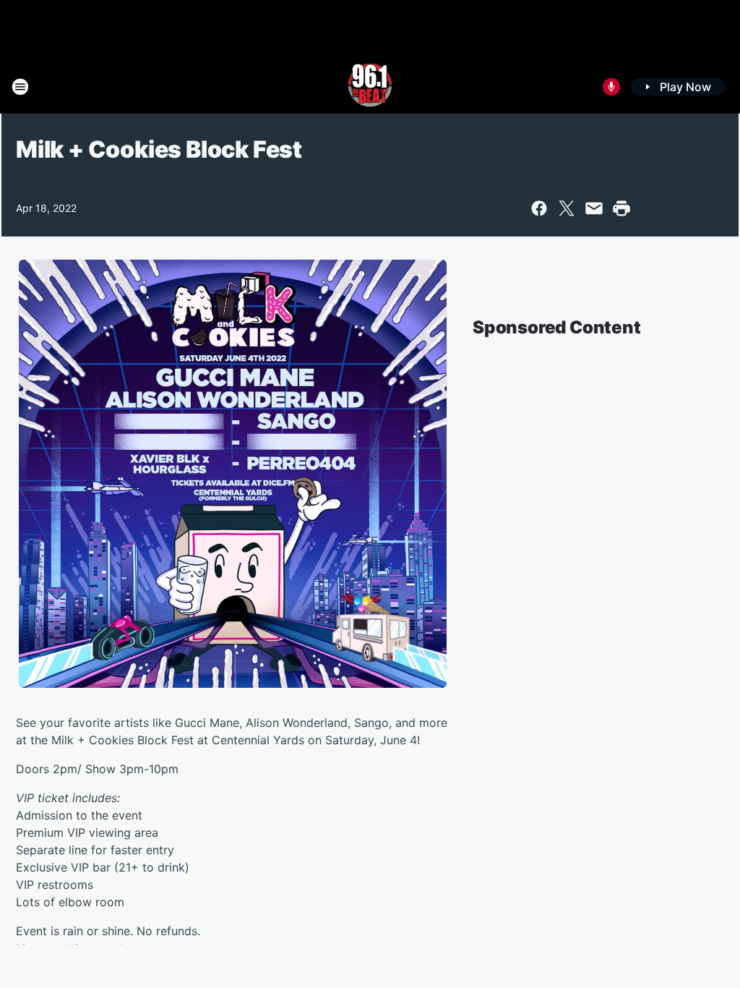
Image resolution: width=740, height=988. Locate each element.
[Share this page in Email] (594, 208)
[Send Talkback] (611, 86)
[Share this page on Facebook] (539, 208)
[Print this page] (621, 208)
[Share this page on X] (566, 208)
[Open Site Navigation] (20, 86)
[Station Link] (370, 87)
